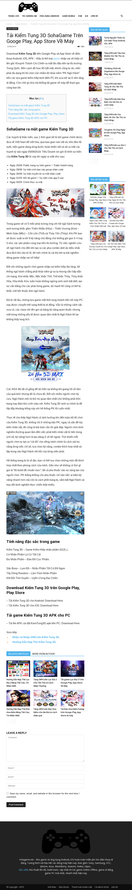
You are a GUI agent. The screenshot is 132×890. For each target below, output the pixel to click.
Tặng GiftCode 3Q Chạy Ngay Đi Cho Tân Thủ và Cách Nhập (116, 200)
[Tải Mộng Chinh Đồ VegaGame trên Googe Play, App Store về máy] (95, 71)
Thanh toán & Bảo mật (82, 887)
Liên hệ (94, 16)
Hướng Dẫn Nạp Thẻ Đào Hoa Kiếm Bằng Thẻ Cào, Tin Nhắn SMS (18, 712)
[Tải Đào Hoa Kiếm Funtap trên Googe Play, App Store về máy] (72, 698)
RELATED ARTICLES (18, 654)
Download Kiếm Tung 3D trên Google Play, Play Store (36, 113)
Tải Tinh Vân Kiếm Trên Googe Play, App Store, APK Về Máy (116, 246)
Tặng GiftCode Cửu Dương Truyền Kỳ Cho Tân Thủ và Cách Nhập (98, 246)
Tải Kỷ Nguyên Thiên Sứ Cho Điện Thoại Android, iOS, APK (114, 41)
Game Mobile (68, 16)
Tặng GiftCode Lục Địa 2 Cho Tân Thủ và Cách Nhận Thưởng (45, 682)
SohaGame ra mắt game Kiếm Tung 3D (29, 105)
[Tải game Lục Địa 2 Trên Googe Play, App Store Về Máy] (72, 669)
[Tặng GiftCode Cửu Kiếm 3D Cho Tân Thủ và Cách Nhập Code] (95, 117)
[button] (122, 16)
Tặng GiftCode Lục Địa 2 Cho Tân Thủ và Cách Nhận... (115, 148)
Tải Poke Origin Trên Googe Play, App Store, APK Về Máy (98, 200)
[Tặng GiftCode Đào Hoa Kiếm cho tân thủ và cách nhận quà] (45, 698)
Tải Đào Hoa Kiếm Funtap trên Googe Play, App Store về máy (72, 712)
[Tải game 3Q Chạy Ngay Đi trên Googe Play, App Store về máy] (95, 132)
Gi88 (25, 869)
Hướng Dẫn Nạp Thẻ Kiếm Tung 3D (34, 642)
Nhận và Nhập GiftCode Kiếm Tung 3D (35, 637)
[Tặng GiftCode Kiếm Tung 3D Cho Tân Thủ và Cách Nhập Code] (95, 86)
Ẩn (41, 98)
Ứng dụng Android (49, 16)
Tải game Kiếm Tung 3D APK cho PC (27, 118)
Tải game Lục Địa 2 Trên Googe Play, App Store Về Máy (72, 682)
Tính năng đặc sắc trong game (24, 109)
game (56, 58)
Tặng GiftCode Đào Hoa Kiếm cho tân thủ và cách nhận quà (45, 712)
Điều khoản (64, 887)
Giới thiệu (52, 887)
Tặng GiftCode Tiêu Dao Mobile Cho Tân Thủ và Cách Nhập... (114, 56)
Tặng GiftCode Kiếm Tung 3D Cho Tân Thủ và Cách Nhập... (113, 87)
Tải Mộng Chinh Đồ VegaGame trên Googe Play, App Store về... (114, 71)
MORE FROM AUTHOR (43, 654)
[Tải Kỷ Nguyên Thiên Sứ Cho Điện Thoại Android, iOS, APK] (95, 40)
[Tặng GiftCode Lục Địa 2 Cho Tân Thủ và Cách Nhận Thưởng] (45, 669)
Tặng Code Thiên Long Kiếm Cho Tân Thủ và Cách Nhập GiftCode (98, 223)
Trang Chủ (13, 16)
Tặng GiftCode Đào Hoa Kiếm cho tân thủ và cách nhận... (114, 102)
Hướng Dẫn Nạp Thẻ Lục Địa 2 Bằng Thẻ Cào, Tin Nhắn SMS (17, 682)
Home (9, 24)
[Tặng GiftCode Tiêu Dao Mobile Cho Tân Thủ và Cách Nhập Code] (95, 56)
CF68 (80, 16)
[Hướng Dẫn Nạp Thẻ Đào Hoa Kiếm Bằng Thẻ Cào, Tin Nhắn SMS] (18, 698)
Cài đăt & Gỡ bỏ (102, 887)
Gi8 (86, 16)
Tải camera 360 (29, 16)
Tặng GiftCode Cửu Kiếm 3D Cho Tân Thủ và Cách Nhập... (115, 117)
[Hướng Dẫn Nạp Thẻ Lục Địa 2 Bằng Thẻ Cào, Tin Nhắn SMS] (18, 669)
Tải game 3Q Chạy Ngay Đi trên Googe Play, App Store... (114, 133)
